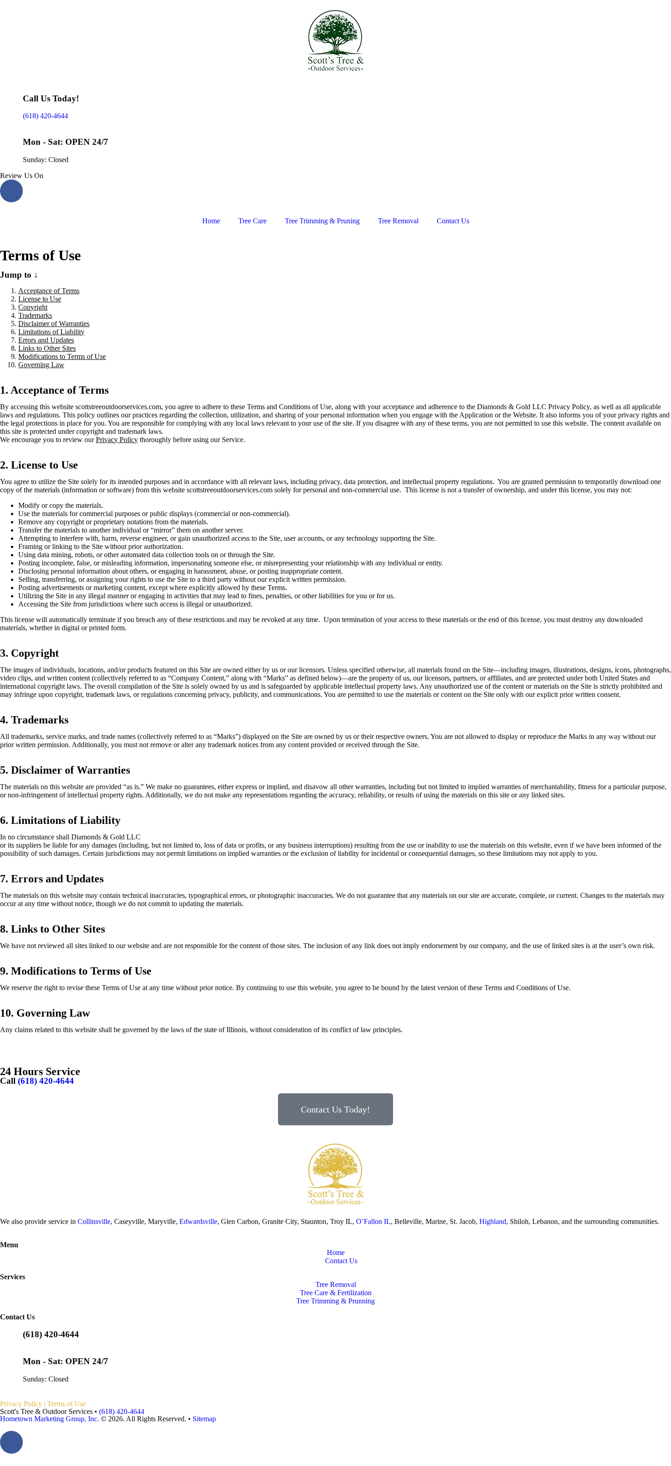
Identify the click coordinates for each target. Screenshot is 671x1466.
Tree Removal (398, 221)
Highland (492, 1221)
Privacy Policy (117, 439)
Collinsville (94, 1221)
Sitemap (204, 1419)
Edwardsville (198, 1221)
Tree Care (252, 221)
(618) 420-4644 (45, 116)
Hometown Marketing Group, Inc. (49, 1419)
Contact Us (453, 221)
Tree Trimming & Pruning (322, 221)
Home (211, 221)
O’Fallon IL (373, 1221)
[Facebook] (11, 190)
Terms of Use (66, 1404)
